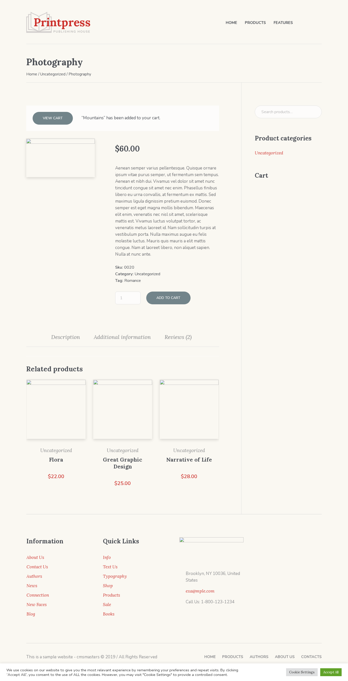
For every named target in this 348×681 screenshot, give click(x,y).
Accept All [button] (331, 672)
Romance (132, 280)
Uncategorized (52, 74)
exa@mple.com (200, 591)
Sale (107, 604)
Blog (30, 614)
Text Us (110, 567)
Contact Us (37, 567)
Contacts (311, 656)
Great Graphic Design (122, 463)
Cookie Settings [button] (302, 672)
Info (107, 557)
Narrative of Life (189, 459)
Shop (108, 585)
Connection (37, 595)
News (31, 585)
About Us (35, 557)
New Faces (36, 604)
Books (108, 614)
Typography (115, 576)
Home (31, 74)
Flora (56, 459)
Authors (34, 576)
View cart (53, 118)
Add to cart (168, 297)
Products (111, 595)
